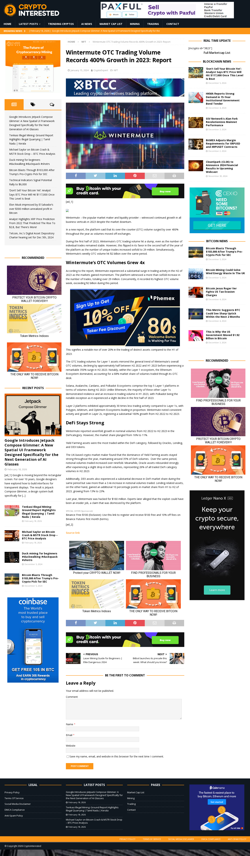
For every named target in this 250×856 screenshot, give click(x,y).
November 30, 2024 (217, 176)
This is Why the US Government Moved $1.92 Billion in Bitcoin (222, 335)
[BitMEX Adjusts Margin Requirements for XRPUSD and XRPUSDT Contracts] (196, 144)
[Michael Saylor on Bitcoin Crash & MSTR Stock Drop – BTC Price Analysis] (12, 535)
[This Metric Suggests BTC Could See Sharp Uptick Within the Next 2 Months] (196, 313)
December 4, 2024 (217, 107)
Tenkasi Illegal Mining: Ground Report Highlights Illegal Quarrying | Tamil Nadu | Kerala (31, 139)
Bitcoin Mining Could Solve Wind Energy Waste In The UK (225, 271)
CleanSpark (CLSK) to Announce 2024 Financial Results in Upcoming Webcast (222, 167)
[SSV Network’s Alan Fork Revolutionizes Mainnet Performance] (196, 122)
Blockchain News (217, 61)
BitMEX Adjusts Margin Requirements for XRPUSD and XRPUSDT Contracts (223, 143)
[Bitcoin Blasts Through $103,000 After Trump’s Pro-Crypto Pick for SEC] (12, 578)
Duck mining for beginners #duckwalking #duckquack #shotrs (40, 557)
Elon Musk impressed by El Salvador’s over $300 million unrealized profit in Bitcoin (31, 209)
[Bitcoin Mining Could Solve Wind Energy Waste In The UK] (196, 273)
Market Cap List (111, 24)
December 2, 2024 (217, 151)
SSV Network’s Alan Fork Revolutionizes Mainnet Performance (222, 122)
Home (7, 24)
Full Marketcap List (217, 53)
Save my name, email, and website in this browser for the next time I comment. (117, 756)
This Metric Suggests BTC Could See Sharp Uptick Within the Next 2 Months (223, 313)
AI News (86, 24)
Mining (135, 24)
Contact (172, 24)
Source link (73, 532)
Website (70, 745)
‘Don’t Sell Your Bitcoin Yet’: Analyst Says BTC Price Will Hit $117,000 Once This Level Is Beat (32, 194)
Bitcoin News (217, 241)
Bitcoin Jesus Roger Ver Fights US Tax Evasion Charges (221, 292)
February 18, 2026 (17, 469)
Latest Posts (28, 24)
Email (69, 735)
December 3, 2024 (217, 129)
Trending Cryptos (61, 24)
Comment (72, 697)
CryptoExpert (101, 70)
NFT (116, 70)
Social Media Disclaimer (18, 804)
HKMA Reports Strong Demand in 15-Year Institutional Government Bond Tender (223, 98)
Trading (153, 24)
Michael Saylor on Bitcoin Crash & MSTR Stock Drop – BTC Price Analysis (40, 535)
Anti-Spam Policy (14, 815)
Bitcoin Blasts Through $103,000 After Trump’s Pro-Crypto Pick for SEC (40, 578)
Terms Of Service (14, 798)
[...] (23, 495)
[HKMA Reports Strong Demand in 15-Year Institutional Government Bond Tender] (196, 97)
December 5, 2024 (33, 564)
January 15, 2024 (80, 70)
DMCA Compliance (15, 809)
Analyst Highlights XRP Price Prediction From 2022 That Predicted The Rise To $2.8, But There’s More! (32, 223)
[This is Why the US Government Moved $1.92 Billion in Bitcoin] (196, 335)
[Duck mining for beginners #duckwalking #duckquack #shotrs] (12, 557)
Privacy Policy (12, 792)
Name (70, 724)
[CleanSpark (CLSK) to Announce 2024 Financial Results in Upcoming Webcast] (196, 165)
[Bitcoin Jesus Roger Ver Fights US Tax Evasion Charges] (196, 292)
